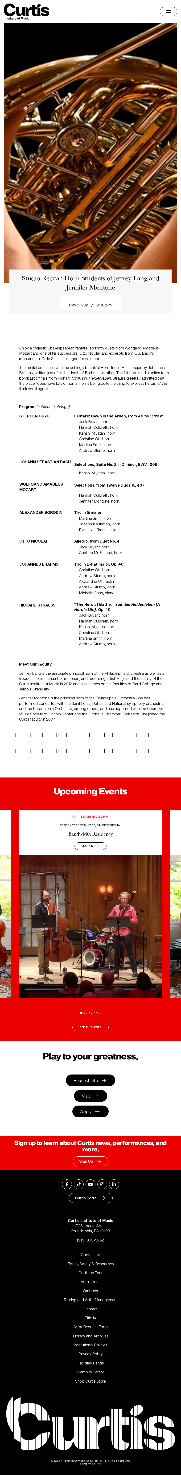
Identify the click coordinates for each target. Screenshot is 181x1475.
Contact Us (90, 1254)
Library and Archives (90, 1336)
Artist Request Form (90, 1326)
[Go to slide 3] (90, 1013)
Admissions (90, 1281)
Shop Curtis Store (90, 1381)
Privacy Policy (90, 1353)
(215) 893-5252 (90, 1240)
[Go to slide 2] (85, 1013)
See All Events (90, 1027)
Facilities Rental (91, 1363)
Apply (85, 1111)
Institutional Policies (90, 1345)
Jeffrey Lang (30, 673)
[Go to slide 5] (100, 1013)
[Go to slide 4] (95, 1013)
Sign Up (86, 1161)
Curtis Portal (86, 1198)
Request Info (86, 1080)
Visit (86, 1096)
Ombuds (90, 1290)
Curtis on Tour (90, 1272)
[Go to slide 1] (81, 1013)
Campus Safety (90, 1372)
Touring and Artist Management (90, 1299)
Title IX (90, 1317)
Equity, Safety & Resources (90, 1263)
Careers (91, 1309)
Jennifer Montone (34, 698)
